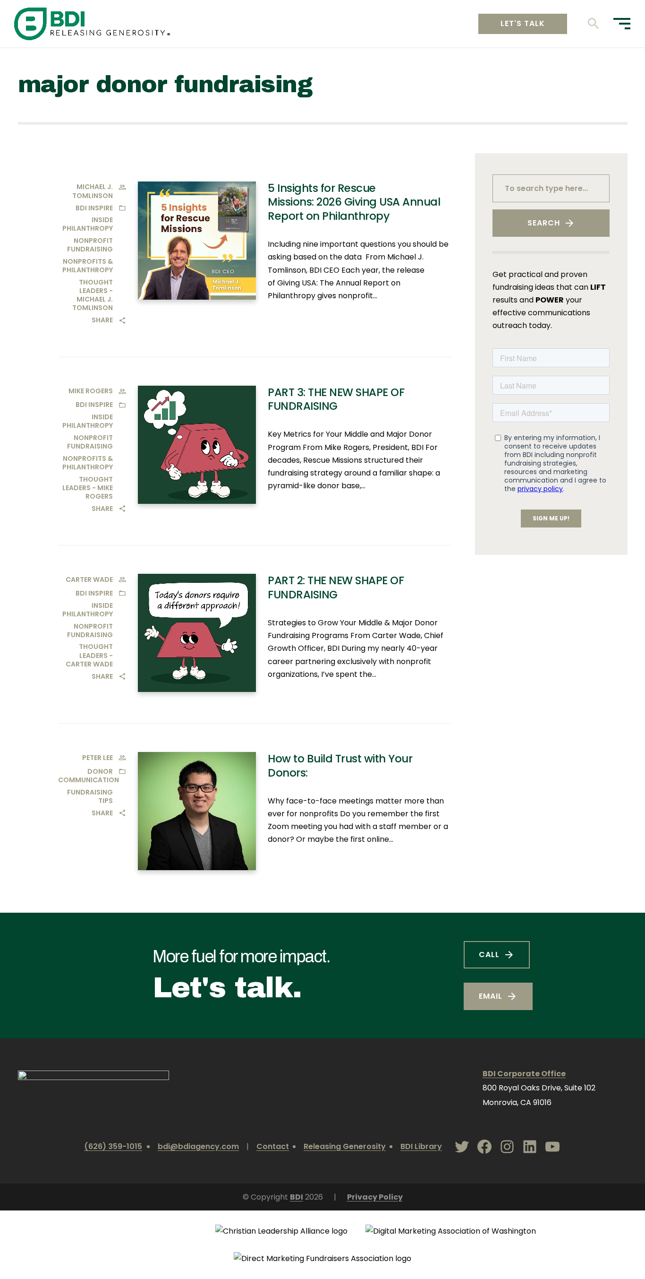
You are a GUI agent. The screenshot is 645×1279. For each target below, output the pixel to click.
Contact (272, 1146)
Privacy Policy (375, 1197)
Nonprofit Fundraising (90, 245)
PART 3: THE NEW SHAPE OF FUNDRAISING (336, 399)
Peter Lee (97, 757)
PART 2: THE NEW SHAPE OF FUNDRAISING (336, 587)
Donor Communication (88, 776)
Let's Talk (523, 23)
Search (543, 222)
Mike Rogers (90, 391)
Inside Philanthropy (87, 224)
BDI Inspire (94, 208)
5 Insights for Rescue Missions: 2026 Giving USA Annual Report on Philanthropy (354, 202)
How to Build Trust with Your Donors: (340, 765)
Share (102, 320)
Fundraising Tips (90, 796)
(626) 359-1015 (113, 1146)
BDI (296, 1197)
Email (490, 996)
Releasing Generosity (345, 1146)
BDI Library (421, 1146)
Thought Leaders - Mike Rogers (87, 488)
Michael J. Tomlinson (92, 191)
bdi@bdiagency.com (198, 1146)
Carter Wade (89, 579)
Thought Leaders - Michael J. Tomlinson (92, 295)
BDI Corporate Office (524, 1073)
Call (489, 954)
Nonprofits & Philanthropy (87, 266)
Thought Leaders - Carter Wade (89, 655)
